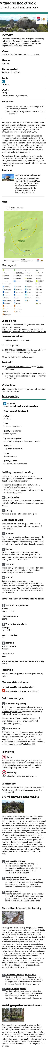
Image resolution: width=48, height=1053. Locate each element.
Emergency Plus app (13, 734)
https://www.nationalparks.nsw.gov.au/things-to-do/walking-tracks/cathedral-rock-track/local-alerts (24, 330)
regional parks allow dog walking (20, 765)
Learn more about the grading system (20, 406)
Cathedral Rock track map (22, 691)
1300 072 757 (10, 350)
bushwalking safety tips (12, 712)
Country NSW (34, 54)
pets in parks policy (13, 767)
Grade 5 (5, 84)
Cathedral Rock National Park (14, 54)
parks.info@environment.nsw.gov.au (19, 357)
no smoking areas (29, 776)
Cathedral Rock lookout (28, 175)
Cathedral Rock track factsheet (19, 687)
